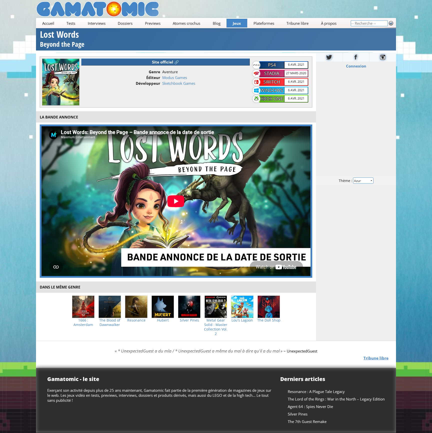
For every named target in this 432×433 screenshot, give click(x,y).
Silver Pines (189, 320)
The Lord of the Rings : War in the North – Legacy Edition (336, 399)
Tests (70, 23)
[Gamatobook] (356, 57)
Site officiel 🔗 (165, 62)
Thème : (346, 180)
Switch (272, 82)
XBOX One (272, 99)
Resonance (136, 320)
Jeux (237, 23)
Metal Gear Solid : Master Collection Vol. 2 (216, 327)
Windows (271, 90)
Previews (152, 23)
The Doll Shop (268, 320)
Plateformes (264, 23)
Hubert (163, 320)
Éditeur (153, 77)
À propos (328, 23)
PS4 (272, 65)
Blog (216, 23)
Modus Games (174, 77)
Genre (154, 71)
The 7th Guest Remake (307, 421)
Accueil (48, 23)
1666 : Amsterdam (83, 322)
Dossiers (125, 23)
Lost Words (62, 39)
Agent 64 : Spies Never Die (310, 406)
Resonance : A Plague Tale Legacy (316, 391)
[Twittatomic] (329, 57)
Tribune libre (297, 23)
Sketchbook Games (178, 83)
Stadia (271, 73)
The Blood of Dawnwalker (109, 322)
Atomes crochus (186, 23)
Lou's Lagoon (242, 320)
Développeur (148, 83)
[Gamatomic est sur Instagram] (383, 57)
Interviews (97, 23)
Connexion (356, 65)
